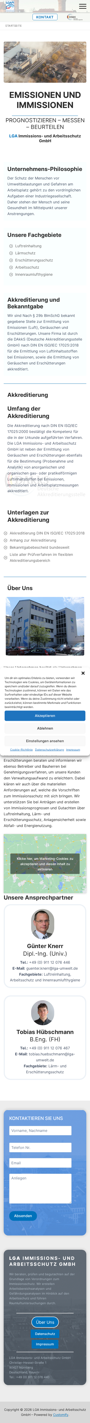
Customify (60, 1415)
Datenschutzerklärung (49, 749)
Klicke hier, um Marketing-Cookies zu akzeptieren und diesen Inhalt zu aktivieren (45, 863)
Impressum (73, 749)
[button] (83, 673)
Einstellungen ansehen (45, 741)
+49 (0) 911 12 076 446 (49, 962)
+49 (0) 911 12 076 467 (49, 1048)
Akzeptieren (45, 715)
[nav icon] (82, 6)
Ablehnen (45, 728)
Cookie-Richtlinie (21, 749)
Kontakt (45, 17)
